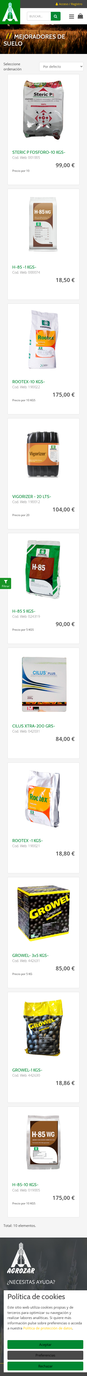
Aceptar (45, 1344)
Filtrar (6, 586)
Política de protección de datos (47, 1328)
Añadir (61, 139)
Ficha (25, 139)
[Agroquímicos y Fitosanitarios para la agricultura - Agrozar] (10, 12)
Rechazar (45, 1366)
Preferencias (45, 1355)
